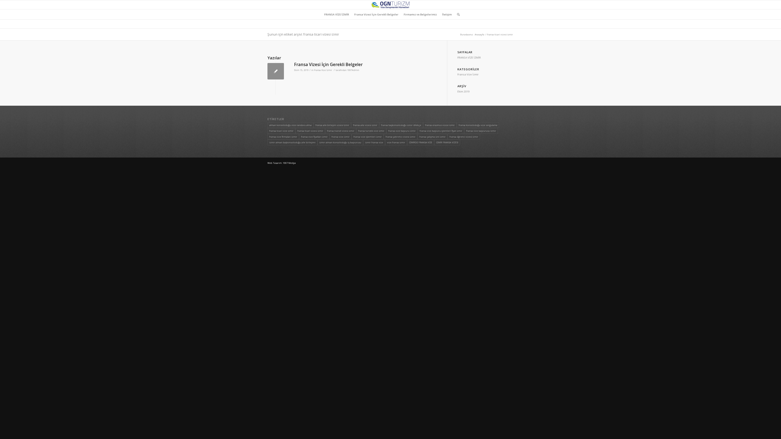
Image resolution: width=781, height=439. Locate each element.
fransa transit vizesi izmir (340, 130)
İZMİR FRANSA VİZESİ (447, 142)
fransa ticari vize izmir (281, 130)
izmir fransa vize (374, 142)
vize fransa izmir (396, 142)
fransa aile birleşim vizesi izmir (332, 125)
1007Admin (353, 70)
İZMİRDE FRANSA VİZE (420, 142)
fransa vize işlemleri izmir (367, 136)
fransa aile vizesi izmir (365, 125)
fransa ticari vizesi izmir (310, 130)
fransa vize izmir (341, 136)
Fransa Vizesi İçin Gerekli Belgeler (328, 64)
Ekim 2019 (463, 91)
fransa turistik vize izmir (371, 130)
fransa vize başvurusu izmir (481, 130)
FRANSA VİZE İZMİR (469, 57)
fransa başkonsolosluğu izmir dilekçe (401, 125)
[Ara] (457, 14)
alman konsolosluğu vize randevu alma (290, 125)
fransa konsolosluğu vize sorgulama (478, 125)
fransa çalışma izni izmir (432, 136)
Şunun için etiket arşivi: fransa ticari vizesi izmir (303, 34)
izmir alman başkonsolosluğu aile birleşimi (292, 142)
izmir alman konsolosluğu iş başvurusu (340, 142)
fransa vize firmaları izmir (283, 136)
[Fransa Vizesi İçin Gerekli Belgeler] (275, 71)
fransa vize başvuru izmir (402, 130)
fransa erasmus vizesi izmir (440, 125)
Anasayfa (479, 34)
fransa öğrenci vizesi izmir (463, 136)
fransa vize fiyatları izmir (314, 136)
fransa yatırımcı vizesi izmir (401, 136)
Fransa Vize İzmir (323, 70)
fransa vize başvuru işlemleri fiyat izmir (441, 130)
